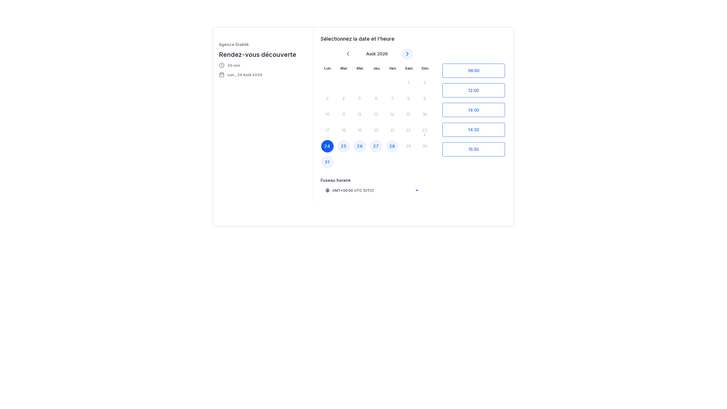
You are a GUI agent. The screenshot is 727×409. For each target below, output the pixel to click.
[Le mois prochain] (407, 54)
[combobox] (372, 190)
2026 (382, 54)
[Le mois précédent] (348, 54)
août (371, 54)
